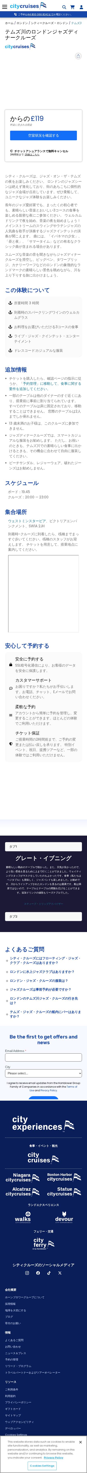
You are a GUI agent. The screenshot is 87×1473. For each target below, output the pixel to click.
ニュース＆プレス (15, 1353)
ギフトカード (13, 1409)
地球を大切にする (15, 1310)
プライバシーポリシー (18, 1402)
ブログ (9, 1317)
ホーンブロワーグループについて (25, 1297)
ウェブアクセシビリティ (19, 1422)
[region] (43, 1454)
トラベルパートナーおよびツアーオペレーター (32, 1373)
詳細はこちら (32, 154)
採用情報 (10, 1304)
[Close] (80, 1442)
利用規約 (10, 1396)
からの (20, 118)
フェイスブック (38, 1273)
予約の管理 (11, 1359)
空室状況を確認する (43, 135)
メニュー (4, 7)
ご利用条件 (11, 1389)
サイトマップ (13, 1415)
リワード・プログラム (18, 1366)
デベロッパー (13, 1428)
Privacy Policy (53, 1458)
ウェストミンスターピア (27, 521)
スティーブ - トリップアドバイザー (43, 904)
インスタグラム (27, 1273)
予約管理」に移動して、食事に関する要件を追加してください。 (45, 386)
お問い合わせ (13, 1347)
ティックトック (49, 1273)
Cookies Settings (16, 1435)
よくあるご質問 (14, 1340)
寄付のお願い (13, 1323)
